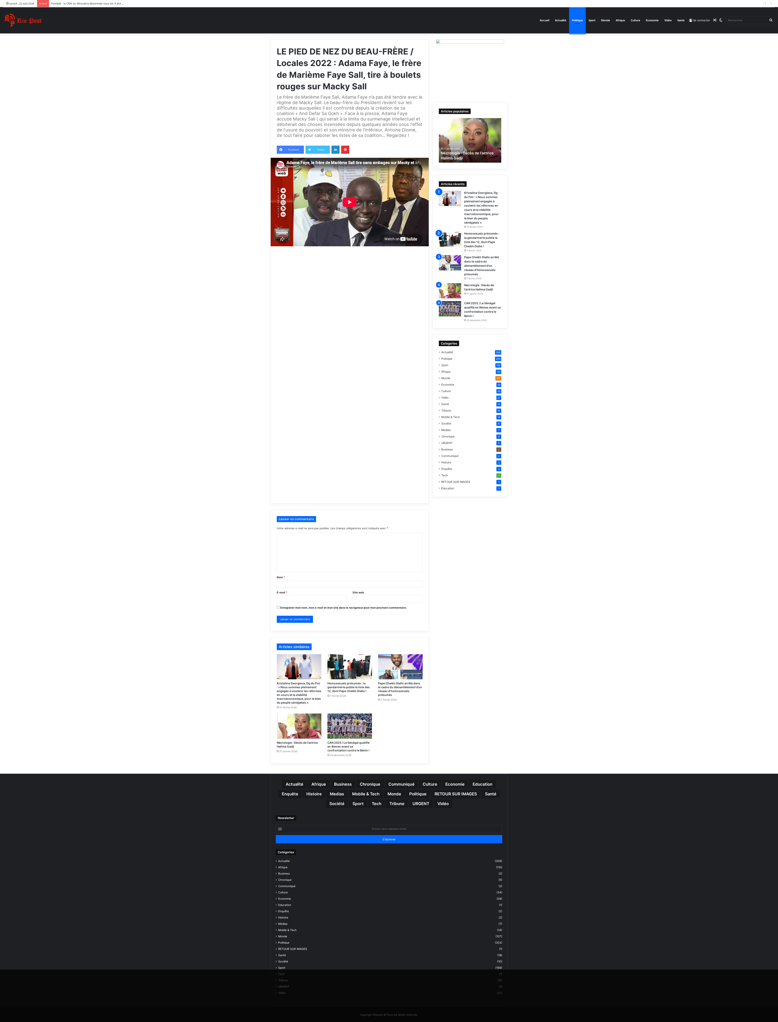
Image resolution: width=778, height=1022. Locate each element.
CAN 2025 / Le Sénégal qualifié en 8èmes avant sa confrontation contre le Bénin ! (348, 746)
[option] (470, 140)
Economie (652, 20)
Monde (605, 20)
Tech (444, 475)
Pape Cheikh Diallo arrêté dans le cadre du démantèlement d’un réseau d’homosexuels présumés (481, 265)
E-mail (282, 592)
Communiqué (449, 456)
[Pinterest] (345, 150)
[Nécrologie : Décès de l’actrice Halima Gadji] (299, 726)
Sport (592, 20)
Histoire (446, 462)
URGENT (447, 443)
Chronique (448, 436)
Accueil (544, 20)
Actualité (560, 20)
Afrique (620, 20)
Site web (358, 592)
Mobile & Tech (450, 417)
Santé (681, 20)
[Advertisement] (349, 286)
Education (447, 488)
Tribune (446, 410)
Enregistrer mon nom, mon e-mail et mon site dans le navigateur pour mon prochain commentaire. (343, 607)
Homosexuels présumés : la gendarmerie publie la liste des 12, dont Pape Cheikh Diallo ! (348, 687)
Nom (281, 577)
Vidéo (668, 20)
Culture (635, 20)
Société (446, 423)
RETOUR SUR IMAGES (455, 481)
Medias (446, 430)
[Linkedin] (335, 150)
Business (447, 449)
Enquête (446, 468)
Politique (577, 20)
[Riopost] (23, 20)
